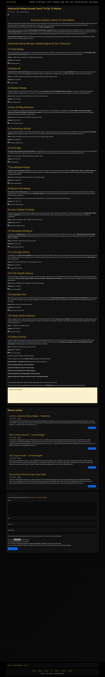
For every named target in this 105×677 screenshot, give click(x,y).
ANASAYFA (32, 2)
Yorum (10, 500)
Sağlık (62, 2)
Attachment (10, 539)
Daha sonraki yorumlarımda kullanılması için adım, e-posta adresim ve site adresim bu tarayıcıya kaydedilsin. (35, 536)
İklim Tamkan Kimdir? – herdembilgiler (27, 434)
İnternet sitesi (11, 530)
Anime (56, 671)
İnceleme (70, 671)
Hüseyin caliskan (24, 12)
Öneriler (63, 671)
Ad (9, 518)
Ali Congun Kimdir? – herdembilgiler (26, 455)
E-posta (10, 524)
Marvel (40, 671)
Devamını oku (92, 427)
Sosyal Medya (56, 2)
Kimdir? (49, 2)
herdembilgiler (11, 2)
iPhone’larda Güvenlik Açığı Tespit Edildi (27, 474)
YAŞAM (67, 2)
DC (51, 671)
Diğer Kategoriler (93, 2)
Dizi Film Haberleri (41, 2)
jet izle (10, 665)
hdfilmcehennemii (17, 665)
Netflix (34, 671)
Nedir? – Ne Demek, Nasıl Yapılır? (79, 2)
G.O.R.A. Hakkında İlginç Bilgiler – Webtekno (29, 416)
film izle (26, 665)
